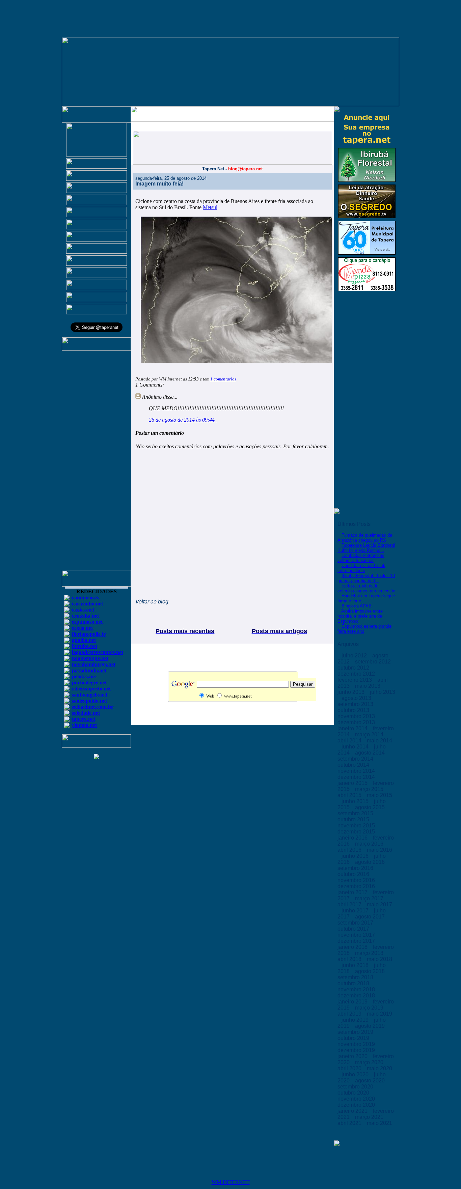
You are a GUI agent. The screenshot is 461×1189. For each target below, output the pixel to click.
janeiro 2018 (353, 947)
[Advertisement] (97, 463)
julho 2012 (355, 655)
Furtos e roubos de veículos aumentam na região (366, 588)
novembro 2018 (356, 989)
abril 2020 (350, 1068)
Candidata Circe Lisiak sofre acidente (361, 568)
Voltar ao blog (151, 601)
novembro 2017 (356, 935)
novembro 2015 (356, 825)
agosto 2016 (370, 862)
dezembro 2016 (356, 886)
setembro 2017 (356, 923)
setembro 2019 (356, 1032)
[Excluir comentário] (216, 420)
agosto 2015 (370, 807)
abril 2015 (350, 795)
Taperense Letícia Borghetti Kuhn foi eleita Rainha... (366, 548)
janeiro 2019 (353, 1001)
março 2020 (370, 1062)
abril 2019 (350, 1014)
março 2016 (370, 844)
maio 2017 (379, 904)
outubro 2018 (354, 983)
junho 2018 (356, 965)
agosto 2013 (357, 698)
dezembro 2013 (356, 722)
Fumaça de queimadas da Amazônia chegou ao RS (364, 538)
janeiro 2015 (353, 783)
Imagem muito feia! (159, 184)
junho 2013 (351, 692)
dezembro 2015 (356, 831)
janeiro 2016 (353, 838)
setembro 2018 (356, 977)
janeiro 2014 (353, 728)
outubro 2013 (354, 710)
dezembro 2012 (356, 674)
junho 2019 (356, 1020)
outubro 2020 (354, 1093)
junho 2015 (356, 801)
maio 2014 (379, 740)
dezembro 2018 (356, 995)
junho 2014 (356, 746)
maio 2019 (379, 1014)
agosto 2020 (370, 1080)
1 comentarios (223, 378)
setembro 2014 (356, 759)
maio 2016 (379, 850)
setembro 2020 (356, 1086)
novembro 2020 (356, 1099)
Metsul (210, 207)
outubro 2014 (354, 765)
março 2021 (370, 1117)
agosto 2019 (370, 1026)
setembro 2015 (356, 813)
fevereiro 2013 (355, 680)
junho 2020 (356, 1074)
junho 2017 (356, 910)
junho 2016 (356, 856)
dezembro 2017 (356, 941)
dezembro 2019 (356, 1050)
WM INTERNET (231, 1182)
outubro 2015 (354, 819)
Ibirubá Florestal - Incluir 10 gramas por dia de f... (366, 578)
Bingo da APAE (357, 605)
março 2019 (370, 1008)
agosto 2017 (370, 916)
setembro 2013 (356, 704)
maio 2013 (368, 686)
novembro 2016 (356, 880)
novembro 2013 (356, 716)
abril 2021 (350, 1123)
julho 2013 (382, 692)
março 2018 (370, 953)
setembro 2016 (356, 868)
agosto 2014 (370, 753)
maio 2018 (379, 959)
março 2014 (370, 734)
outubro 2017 (354, 929)
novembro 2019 (356, 1044)
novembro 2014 (356, 771)
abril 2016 (350, 850)
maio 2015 (379, 795)
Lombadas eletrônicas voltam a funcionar (360, 558)
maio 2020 (379, 1068)
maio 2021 (379, 1123)
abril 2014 (350, 740)
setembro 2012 (373, 661)
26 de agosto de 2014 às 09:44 (182, 420)
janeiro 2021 (353, 1111)
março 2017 (370, 898)
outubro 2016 (354, 874)
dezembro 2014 (356, 777)
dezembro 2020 (356, 1105)
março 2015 (370, 789)
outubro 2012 (354, 668)
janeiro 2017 (353, 892)
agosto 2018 (370, 971)
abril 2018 (350, 959)
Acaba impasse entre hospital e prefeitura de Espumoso (360, 616)
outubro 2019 (354, 1038)
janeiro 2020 (353, 1056)
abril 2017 (350, 904)
